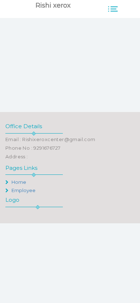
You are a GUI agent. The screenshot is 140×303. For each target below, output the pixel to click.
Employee (23, 190)
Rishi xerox (53, 5)
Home (18, 182)
